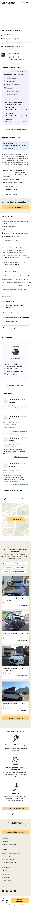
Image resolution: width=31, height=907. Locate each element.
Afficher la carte (15, 519)
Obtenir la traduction (21, 431)
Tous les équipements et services (15, 129)
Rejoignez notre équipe (9, 844)
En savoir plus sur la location (15, 814)
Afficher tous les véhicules (15, 808)
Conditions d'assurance (9, 857)
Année (4, 177)
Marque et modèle (8, 170)
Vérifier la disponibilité (20, 900)
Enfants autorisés (22, 564)
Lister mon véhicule (8, 860)
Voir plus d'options (17, 207)
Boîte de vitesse (7, 182)
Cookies (4, 850)
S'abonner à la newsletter (15, 832)
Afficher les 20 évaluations (13, 491)
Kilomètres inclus (8, 286)
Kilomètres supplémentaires (12, 289)
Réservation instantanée (18, 571)
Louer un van (6, 868)
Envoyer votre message (15, 385)
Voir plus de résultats (15, 718)
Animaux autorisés (8, 564)
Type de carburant (8, 179)
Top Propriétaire (7, 568)
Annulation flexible (21, 568)
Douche (5, 571)
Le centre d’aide (7, 883)
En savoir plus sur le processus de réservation (15, 905)
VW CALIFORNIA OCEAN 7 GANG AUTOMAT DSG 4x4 (21, 172)
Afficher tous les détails (9, 194)
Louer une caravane (8, 865)
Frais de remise (7, 279)
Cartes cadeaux (7, 847)
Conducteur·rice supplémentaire (13, 283)
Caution (5, 276)
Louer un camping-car (9, 862)
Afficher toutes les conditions (11, 240)
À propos (5, 842)
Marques (4, 870)
